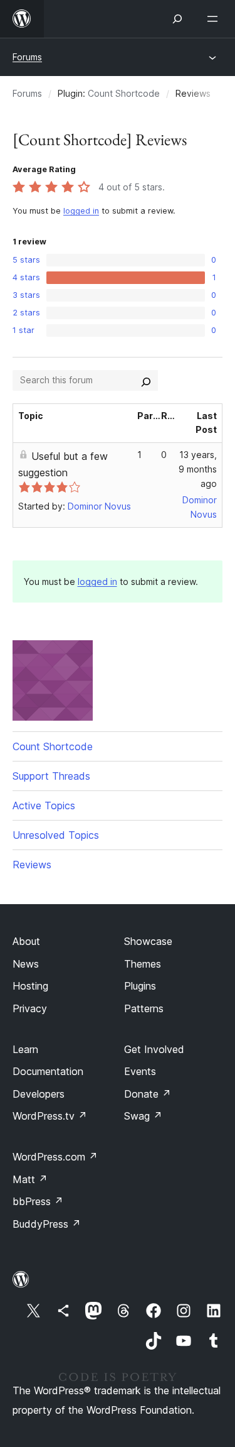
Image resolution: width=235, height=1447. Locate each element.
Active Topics (44, 805)
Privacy (30, 1008)
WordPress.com (55, 1156)
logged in (81, 211)
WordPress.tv (50, 1116)
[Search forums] (146, 380)
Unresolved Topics (56, 835)
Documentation (48, 1071)
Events (140, 1071)
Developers (39, 1094)
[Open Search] (177, 19)
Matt (30, 1179)
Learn (25, 1049)
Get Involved (154, 1049)
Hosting (30, 986)
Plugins (140, 986)
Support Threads (51, 776)
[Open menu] (215, 19)
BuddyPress (47, 1224)
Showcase (148, 941)
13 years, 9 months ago (198, 469)
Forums (27, 57)
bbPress (38, 1201)
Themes (142, 964)
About (26, 941)
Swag (143, 1116)
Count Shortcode (124, 93)
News (26, 964)
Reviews (32, 864)
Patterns (144, 1008)
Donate (147, 1094)
